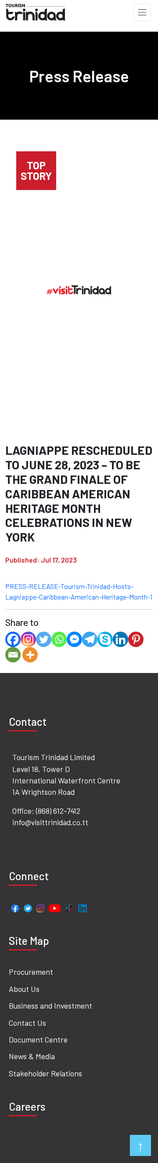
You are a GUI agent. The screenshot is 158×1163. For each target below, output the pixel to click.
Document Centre (38, 1039)
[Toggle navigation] (142, 12)
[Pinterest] (136, 639)
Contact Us (27, 1023)
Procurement (31, 971)
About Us (24, 989)
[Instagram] (28, 639)
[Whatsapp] (59, 639)
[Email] (13, 654)
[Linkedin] (120, 639)
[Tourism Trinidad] (35, 11)
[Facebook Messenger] (74, 639)
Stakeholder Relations (45, 1073)
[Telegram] (89, 639)
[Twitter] (43, 639)
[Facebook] (13, 639)
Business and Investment (50, 1005)
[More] (30, 654)
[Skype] (105, 639)
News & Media (32, 1056)
